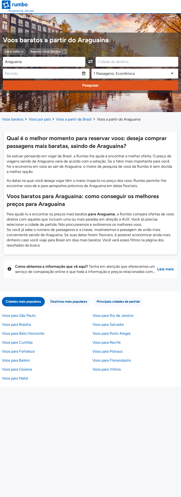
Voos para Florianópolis (111, 360)
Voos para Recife (106, 342)
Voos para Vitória (106, 369)
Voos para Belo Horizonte (23, 333)
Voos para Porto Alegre (111, 333)
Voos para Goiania (17, 369)
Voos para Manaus (107, 351)
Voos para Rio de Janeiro (112, 315)
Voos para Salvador (108, 324)
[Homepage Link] (18, 4)
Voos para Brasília (16, 324)
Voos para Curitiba (17, 342)
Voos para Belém (16, 360)
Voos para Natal (15, 378)
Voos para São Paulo (19, 315)
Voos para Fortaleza (18, 351)
